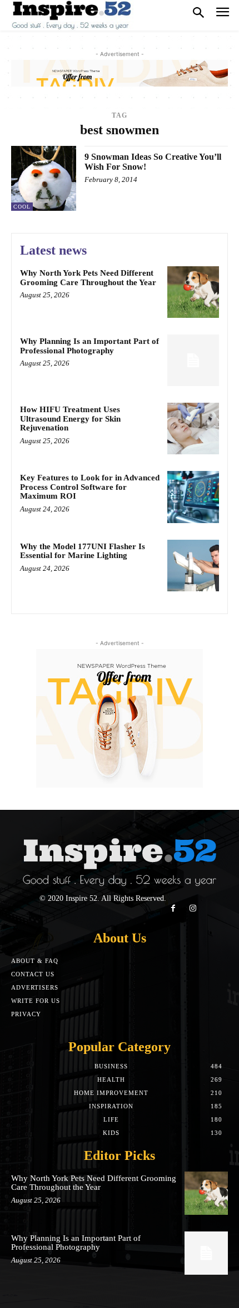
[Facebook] (173, 908)
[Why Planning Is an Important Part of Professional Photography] (193, 360)
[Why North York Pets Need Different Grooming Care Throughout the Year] (193, 292)
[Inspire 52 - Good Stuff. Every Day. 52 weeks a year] (72, 15)
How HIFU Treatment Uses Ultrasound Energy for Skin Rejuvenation (70, 418)
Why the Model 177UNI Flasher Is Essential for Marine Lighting (82, 551)
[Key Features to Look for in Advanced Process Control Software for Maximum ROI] (193, 497)
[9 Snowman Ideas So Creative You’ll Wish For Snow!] (43, 178)
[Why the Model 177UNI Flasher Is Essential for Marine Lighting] (193, 565)
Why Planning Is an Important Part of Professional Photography (89, 346)
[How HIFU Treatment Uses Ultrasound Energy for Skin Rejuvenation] (193, 428)
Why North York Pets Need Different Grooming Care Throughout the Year (88, 277)
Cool (22, 207)
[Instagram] (193, 908)
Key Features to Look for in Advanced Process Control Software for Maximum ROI (90, 486)
